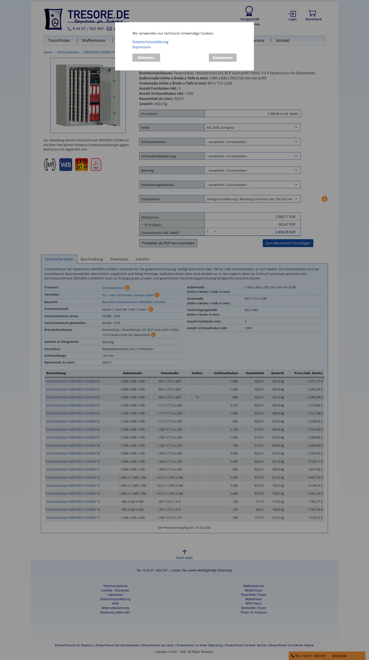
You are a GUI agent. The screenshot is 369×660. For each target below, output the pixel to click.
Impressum (141, 47)
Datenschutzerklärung (150, 41)
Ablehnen (146, 57)
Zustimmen (223, 57)
